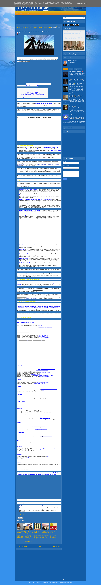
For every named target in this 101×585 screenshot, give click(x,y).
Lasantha (47, 582)
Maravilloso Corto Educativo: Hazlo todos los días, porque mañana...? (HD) (73, 33)
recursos (45, 27)
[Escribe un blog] (19, 518)
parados (19, 27)
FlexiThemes (35, 582)
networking (54, 26)
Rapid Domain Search (68, 582)
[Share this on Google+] (24, 514)
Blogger (63, 579)
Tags (71, 69)
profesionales (28, 27)
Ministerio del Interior (37, 290)
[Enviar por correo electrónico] (18, 518)
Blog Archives (78, 69)
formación (49, 26)
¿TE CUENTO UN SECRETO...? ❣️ (76, 71)
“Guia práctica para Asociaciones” (31, 298)
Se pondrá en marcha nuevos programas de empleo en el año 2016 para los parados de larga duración (37, 535)
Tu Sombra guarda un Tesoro (76, 79)
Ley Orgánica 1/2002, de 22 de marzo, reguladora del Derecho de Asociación (35, 506)
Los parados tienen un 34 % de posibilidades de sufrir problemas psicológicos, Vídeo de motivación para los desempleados (29, 536)
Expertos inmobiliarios (41, 164)
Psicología (33, 12)
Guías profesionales (40, 163)
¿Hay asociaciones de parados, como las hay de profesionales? (34, 32)
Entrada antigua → (57, 546)
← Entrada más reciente (22, 546)
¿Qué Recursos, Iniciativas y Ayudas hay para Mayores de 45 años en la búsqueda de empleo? (53, 535)
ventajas (49, 27)
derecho (37, 26)
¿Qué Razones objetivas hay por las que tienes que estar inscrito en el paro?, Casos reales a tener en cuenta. (45, 535)
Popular (65, 69)
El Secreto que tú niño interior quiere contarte (76, 105)
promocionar (34, 27)
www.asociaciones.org (22, 297)
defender (33, 26)
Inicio (40, 546)
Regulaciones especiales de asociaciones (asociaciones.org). (32, 507)
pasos (23, 27)
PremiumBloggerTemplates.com (56, 582)
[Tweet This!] (22, 514)
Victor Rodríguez (73, 60)
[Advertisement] (43, 20)
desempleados (43, 26)
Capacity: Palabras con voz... (50, 579)
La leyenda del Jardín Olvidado (76, 86)
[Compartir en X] (21, 518)
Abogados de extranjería (23, 164)
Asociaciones (24, 26)
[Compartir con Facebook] (22, 518)
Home (17, 13)
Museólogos (50, 164)
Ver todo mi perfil (71, 62)
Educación (22, 13)
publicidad (40, 27)
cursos (28, 26)
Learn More (80, 3)
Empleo (28, 13)
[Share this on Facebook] (20, 514)
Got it (85, 3)
